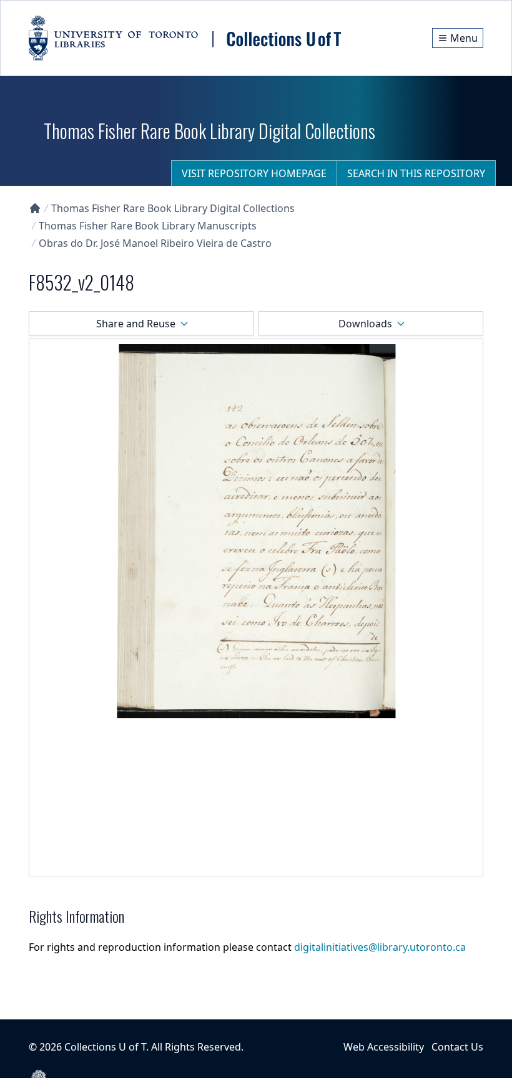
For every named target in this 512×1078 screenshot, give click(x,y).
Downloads (365, 323)
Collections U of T (105, 1047)
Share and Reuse (135, 323)
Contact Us (457, 1047)
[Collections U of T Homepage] (35, 208)
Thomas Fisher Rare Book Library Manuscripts (148, 226)
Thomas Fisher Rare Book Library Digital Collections (173, 208)
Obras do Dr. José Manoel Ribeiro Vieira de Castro (155, 243)
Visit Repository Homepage (254, 173)
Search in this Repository (416, 173)
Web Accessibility (383, 1047)
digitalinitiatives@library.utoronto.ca (380, 947)
